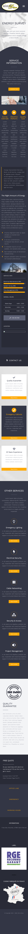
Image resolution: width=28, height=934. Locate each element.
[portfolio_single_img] (14, 263)
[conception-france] (14, 884)
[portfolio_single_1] (14, 96)
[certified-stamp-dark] (14, 685)
